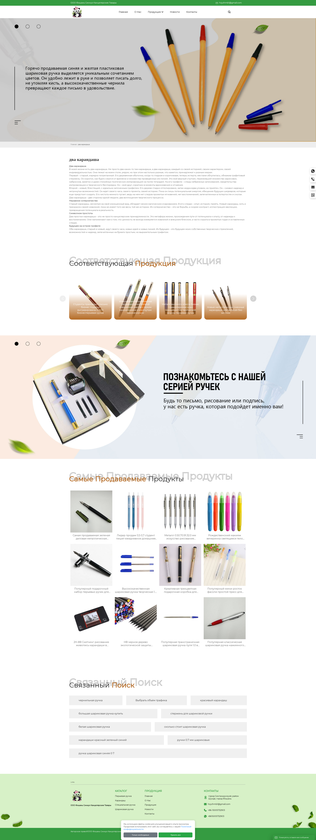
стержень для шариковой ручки (191, 713)
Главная (74, 144)
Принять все (176, 835)
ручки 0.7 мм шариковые (193, 739)
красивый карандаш (213, 700)
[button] (253, 299)
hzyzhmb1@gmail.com (230, 3)
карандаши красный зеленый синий (103, 739)
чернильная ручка (91, 700)
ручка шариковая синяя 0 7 (96, 753)
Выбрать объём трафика (151, 700)
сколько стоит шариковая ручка (185, 726)
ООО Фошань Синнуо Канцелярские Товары (94, 3)
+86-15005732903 (216, 810)
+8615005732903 (216, 816)
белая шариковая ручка (94, 726)
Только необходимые (140, 835)
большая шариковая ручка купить (101, 713)
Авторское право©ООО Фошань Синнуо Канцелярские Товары (99, 831)
